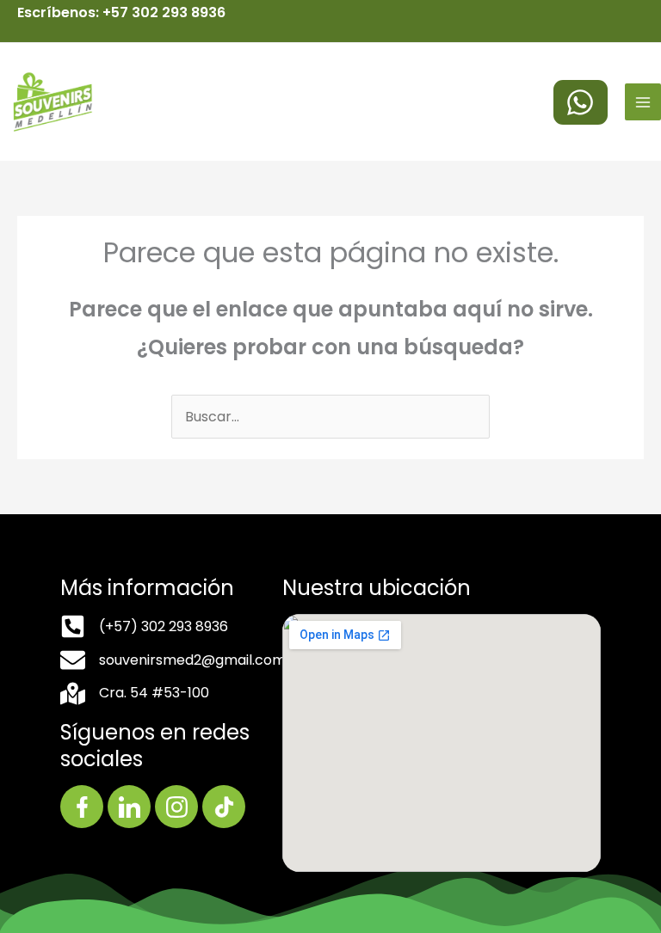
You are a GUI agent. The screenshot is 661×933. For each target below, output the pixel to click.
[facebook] (580, 102)
